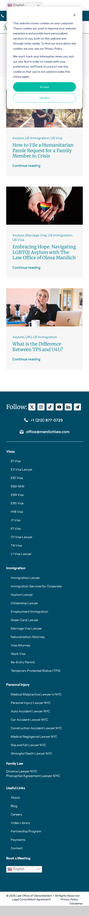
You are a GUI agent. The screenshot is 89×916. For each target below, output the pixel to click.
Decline (44, 97)
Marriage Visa (36, 235)
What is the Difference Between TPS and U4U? (37, 346)
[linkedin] (68, 406)
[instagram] (40, 406)
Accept (44, 87)
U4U (28, 337)
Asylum (18, 138)
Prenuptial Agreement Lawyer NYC (33, 776)
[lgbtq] (44, 188)
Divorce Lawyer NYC (21, 771)
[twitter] (31, 406)
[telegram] (77, 406)
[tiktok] (50, 406)
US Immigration (37, 138)
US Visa (56, 138)
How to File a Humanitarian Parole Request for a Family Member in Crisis (42, 150)
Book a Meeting (18, 858)
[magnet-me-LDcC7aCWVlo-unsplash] (44, 290)
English (18, 5)
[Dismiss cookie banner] (74, 15)
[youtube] (59, 406)
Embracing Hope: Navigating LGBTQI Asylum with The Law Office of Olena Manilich (44, 252)
